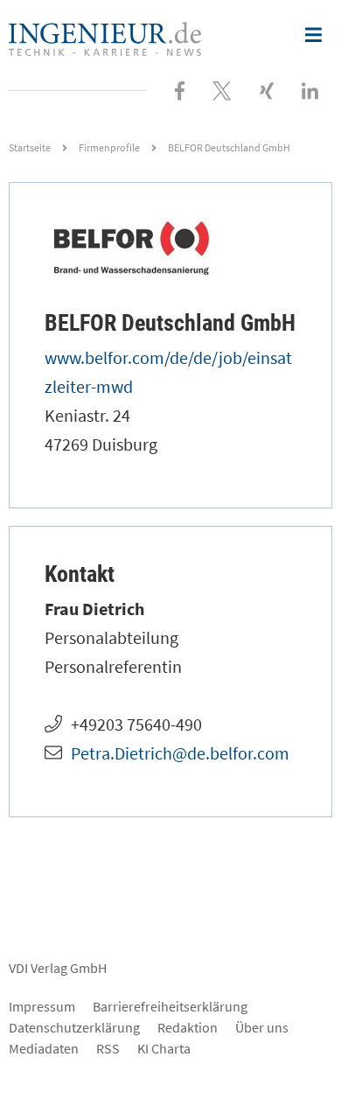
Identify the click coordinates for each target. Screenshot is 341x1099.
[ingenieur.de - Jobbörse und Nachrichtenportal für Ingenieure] (105, 37)
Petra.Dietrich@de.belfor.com (180, 753)
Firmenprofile (109, 147)
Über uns (262, 1027)
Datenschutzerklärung (74, 1027)
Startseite (30, 147)
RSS (108, 1048)
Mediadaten (44, 1048)
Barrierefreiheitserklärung (170, 1006)
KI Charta (164, 1048)
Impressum (42, 1006)
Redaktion (187, 1027)
